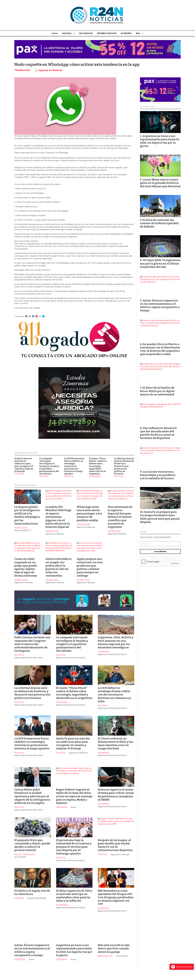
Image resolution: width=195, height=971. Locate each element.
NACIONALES (86, 33)
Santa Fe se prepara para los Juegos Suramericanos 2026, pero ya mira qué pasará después (160, 517)
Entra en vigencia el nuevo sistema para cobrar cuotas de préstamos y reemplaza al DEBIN (116, 794)
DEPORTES (61, 807)
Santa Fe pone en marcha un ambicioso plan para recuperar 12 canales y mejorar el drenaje (23, 464)
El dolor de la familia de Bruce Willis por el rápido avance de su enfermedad (157, 391)
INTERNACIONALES (106, 33)
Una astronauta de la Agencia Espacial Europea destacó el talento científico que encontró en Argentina (120, 517)
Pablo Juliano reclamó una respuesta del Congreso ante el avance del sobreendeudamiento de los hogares (32, 644)
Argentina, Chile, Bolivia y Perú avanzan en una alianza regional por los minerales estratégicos (115, 642)
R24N (143, 532)
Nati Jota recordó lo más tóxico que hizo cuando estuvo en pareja (114, 948)
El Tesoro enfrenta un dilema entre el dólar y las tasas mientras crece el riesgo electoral (115, 743)
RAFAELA (67, 33)
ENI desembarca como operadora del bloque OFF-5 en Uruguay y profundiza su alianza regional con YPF (116, 897)
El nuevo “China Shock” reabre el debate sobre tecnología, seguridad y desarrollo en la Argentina (98, 466)
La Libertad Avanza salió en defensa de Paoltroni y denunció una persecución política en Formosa (124, 466)
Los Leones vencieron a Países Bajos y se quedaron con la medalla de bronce (158, 475)
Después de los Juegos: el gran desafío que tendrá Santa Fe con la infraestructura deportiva (115, 845)
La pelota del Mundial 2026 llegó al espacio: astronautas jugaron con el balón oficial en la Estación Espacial (58, 517)
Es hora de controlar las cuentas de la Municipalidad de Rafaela (159, 223)
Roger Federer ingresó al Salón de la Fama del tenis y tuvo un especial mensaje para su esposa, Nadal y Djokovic (74, 796)
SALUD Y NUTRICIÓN (24, 854)
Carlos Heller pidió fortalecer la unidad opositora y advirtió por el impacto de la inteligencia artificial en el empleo (32, 796)
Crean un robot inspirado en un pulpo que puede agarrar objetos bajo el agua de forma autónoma (25, 567)
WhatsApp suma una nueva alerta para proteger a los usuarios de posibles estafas (89, 513)
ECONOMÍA (126, 33)
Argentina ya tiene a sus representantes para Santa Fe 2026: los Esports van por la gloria (74, 950)
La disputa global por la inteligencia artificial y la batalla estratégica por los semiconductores (27, 515)
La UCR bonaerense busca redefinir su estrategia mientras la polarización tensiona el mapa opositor (74, 466)
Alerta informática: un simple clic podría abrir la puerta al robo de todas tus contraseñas (59, 567)
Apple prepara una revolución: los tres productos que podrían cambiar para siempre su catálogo (90, 567)
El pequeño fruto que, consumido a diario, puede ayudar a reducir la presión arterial (32, 845)
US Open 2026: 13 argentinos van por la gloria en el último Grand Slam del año (160, 263)
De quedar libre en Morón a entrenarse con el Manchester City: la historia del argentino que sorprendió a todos (160, 349)
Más (138, 33)
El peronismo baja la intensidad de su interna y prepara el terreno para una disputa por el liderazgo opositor (74, 847)
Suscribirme (160, 551)
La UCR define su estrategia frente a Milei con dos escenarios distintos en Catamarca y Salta (114, 694)
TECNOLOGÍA (22, 70)
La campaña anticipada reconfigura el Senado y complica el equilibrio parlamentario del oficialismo (49, 466)
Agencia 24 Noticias (50, 70)
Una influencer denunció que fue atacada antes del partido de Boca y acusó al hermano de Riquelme (158, 433)
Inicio (55, 33)
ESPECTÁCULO (105, 956)
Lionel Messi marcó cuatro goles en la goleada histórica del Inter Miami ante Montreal (160, 183)
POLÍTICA (19, 474)
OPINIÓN (18, 898)
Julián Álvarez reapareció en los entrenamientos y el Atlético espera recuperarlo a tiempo (32, 950)
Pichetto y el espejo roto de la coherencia (32, 892)
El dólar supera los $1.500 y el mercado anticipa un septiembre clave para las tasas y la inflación (74, 895)
